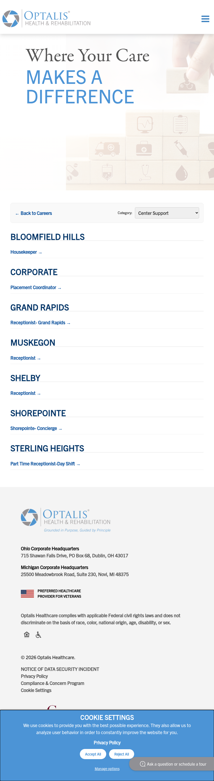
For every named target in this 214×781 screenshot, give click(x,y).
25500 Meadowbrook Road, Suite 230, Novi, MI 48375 (75, 574)
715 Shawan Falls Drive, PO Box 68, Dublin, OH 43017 (74, 555)
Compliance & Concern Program (52, 683)
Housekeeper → (26, 252)
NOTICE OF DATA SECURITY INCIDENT (60, 669)
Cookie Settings (36, 690)
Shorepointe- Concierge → (36, 428)
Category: (125, 212)
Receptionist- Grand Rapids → (40, 322)
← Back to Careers (33, 213)
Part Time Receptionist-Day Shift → (45, 463)
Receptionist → (25, 358)
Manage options (107, 768)
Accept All (93, 754)
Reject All (121, 754)
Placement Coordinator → (36, 287)
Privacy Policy (34, 676)
